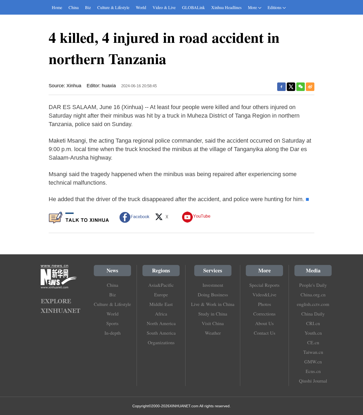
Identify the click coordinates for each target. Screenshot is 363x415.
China (74, 7)
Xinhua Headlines (226, 7)
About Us (264, 323)
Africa (161, 313)
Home (57, 7)
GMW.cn (313, 361)
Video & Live (164, 7)
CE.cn (313, 342)
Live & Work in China (212, 304)
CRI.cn (313, 323)
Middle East (161, 304)
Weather (213, 333)
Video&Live (264, 294)
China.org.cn (313, 294)
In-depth (112, 333)
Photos (264, 304)
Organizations (161, 342)
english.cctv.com (313, 304)
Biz (88, 7)
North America (161, 323)
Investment (212, 285)
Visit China (213, 323)
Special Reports (264, 285)
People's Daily (313, 285)
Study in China (212, 313)
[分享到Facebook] (281, 86)
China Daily (313, 313)
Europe (161, 294)
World (141, 7)
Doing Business (213, 294)
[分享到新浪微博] (310, 86)
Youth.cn (313, 333)
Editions (274, 7)
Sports (112, 323)
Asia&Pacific (161, 285)
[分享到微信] (300, 86)
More (252, 7)
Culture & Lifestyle (113, 7)
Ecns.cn (313, 371)
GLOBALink (193, 7)
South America (161, 333)
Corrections (264, 313)
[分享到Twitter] (291, 86)
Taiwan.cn (313, 352)
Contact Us (264, 333)
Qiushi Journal (313, 380)
